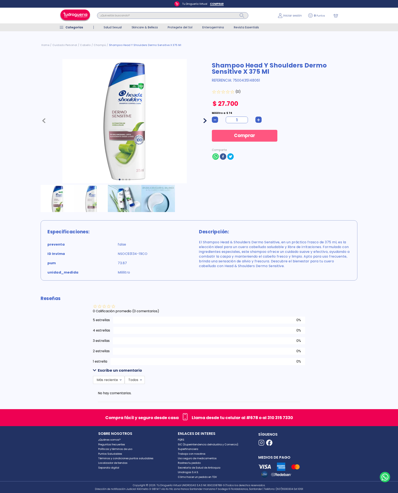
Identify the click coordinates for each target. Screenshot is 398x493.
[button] (199, 370)
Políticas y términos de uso (115, 449)
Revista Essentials (246, 27)
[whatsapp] (215, 157)
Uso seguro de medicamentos (197, 458)
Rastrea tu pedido (189, 463)
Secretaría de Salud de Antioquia (199, 467)
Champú (100, 45)
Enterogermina (213, 27)
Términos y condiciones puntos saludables (125, 458)
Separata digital (108, 467)
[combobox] (184, 15)
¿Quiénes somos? (109, 439)
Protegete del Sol (180, 27)
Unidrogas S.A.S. (188, 472)
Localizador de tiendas (112, 463)
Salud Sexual (113, 27)
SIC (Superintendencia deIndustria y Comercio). (208, 444)
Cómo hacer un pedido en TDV (197, 477)
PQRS (181, 439)
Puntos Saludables (110, 454)
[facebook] (223, 157)
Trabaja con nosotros (191, 454)
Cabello (85, 45)
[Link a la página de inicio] (45, 45)
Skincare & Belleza (145, 27)
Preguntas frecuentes (111, 444)
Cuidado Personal (64, 45)
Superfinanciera (188, 449)
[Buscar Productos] (242, 15)
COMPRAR (217, 4)
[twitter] (230, 157)
